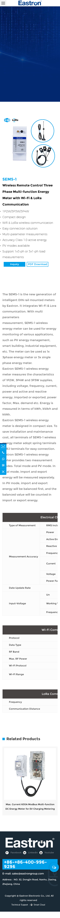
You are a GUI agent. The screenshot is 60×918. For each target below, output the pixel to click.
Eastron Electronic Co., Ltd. (34, 895)
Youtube (49, 852)
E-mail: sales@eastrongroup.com (23, 873)
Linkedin (33, 852)
